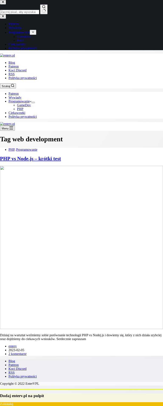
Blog (11, 62)
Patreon (13, 66)
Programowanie (19, 101)
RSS (11, 74)
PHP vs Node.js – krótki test (30, 158)
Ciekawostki (16, 113)
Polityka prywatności (22, 78)
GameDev (24, 105)
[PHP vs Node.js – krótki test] (81, 328)
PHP (20, 109)
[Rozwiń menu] (33, 102)
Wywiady (14, 97)
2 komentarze (17, 354)
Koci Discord (17, 70)
